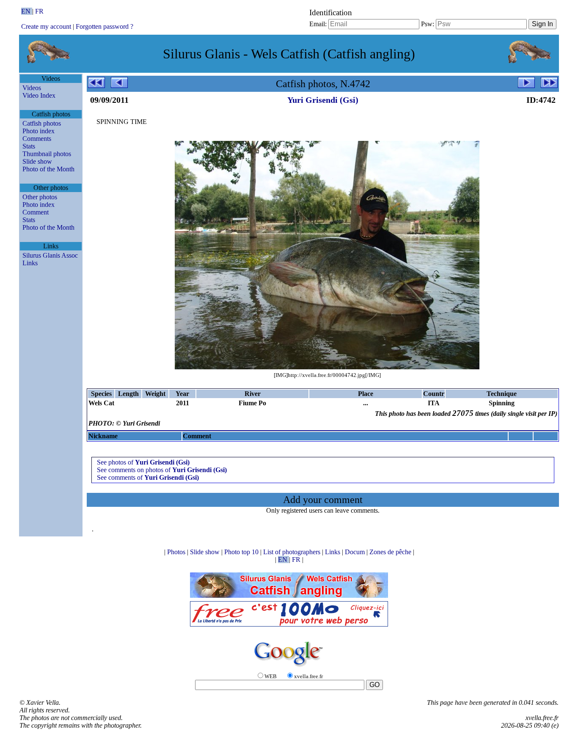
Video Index (38, 95)
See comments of (148, 477)
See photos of (143, 462)
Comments (36, 138)
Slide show (37, 161)
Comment (35, 212)
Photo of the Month (48, 169)
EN (26, 11)
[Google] (289, 667)
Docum (355, 551)
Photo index (38, 131)
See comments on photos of (162, 469)
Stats (28, 146)
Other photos (39, 197)
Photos (177, 551)
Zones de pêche (391, 551)
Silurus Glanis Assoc (50, 255)
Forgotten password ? (104, 26)
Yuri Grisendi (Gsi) (322, 99)
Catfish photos (41, 123)
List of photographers (292, 551)
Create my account (46, 26)
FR (39, 11)
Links (30, 263)
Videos (31, 87)
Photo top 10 (242, 551)
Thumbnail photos (46, 153)
